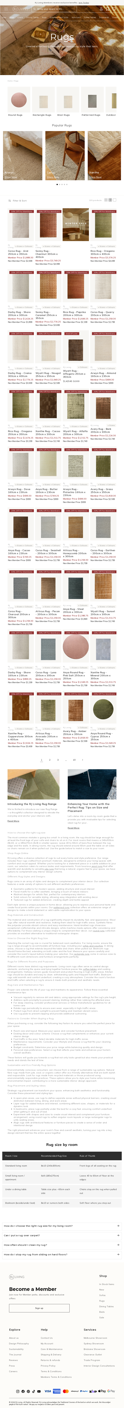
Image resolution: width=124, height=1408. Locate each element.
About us (14, 1338)
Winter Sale (41, 3)
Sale (101, 1317)
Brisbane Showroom (94, 1349)
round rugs (98, 930)
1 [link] (41, 759)
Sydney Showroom (94, 1343)
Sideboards (104, 17)
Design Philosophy (19, 1343)
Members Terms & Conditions (56, 1377)
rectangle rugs (81, 954)
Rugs (44, 17)
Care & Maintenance (52, 1349)
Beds (12, 17)
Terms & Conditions (51, 1371)
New (101, 1289)
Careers (13, 1371)
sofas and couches (93, 945)
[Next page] (82, 760)
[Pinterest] (28, 1392)
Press (12, 1365)
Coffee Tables (90, 17)
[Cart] (114, 9)
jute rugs (49, 869)
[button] (6, 9)
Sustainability (16, 1349)
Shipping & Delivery (51, 1354)
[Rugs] (76, 224)
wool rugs (97, 866)
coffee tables (90, 969)
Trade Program (92, 1360)
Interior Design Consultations (99, 1365)
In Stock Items (106, 1284)
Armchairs (76, 17)
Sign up (39, 1308)
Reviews (13, 1360)
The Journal (15, 1354)
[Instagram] (18, 1392)
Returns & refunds (50, 1360)
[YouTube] (39, 1392)
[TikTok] (34, 1392)
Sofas (4, 17)
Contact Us (47, 1338)
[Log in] (101, 9)
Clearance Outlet (93, 1354)
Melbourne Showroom (95, 1338)
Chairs (20, 17)
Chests (115, 17)
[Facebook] (23, 1392)
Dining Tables (32, 17)
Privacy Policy (48, 1365)
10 (74, 759)
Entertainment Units (59, 17)
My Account (47, 1343)
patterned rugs (61, 907)
